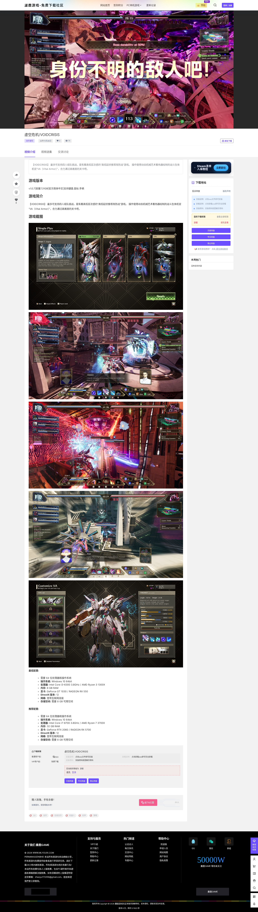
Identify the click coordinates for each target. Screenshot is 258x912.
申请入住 (164, 848)
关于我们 (94, 848)
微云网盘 (93, 781)
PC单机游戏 (133, 5)
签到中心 (94, 852)
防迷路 (164, 844)
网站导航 (129, 856)
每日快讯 (129, 848)
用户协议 (164, 856)
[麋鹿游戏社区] (40, 892)
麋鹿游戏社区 (120, 903)
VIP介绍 (94, 844)
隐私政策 (164, 860)
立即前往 (221, 167)
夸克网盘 (81, 781)
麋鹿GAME (213, 891)
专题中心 (129, 860)
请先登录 (224, 222)
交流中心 (129, 852)
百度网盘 (69, 781)
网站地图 (164, 852)
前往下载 (228, 141)
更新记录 (94, 860)
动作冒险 (29, 141)
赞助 (203, 5)
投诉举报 (196, 191)
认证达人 (129, 844)
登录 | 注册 (227, 5)
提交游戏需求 (222, 249)
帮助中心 (94, 856)
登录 (74, 772)
